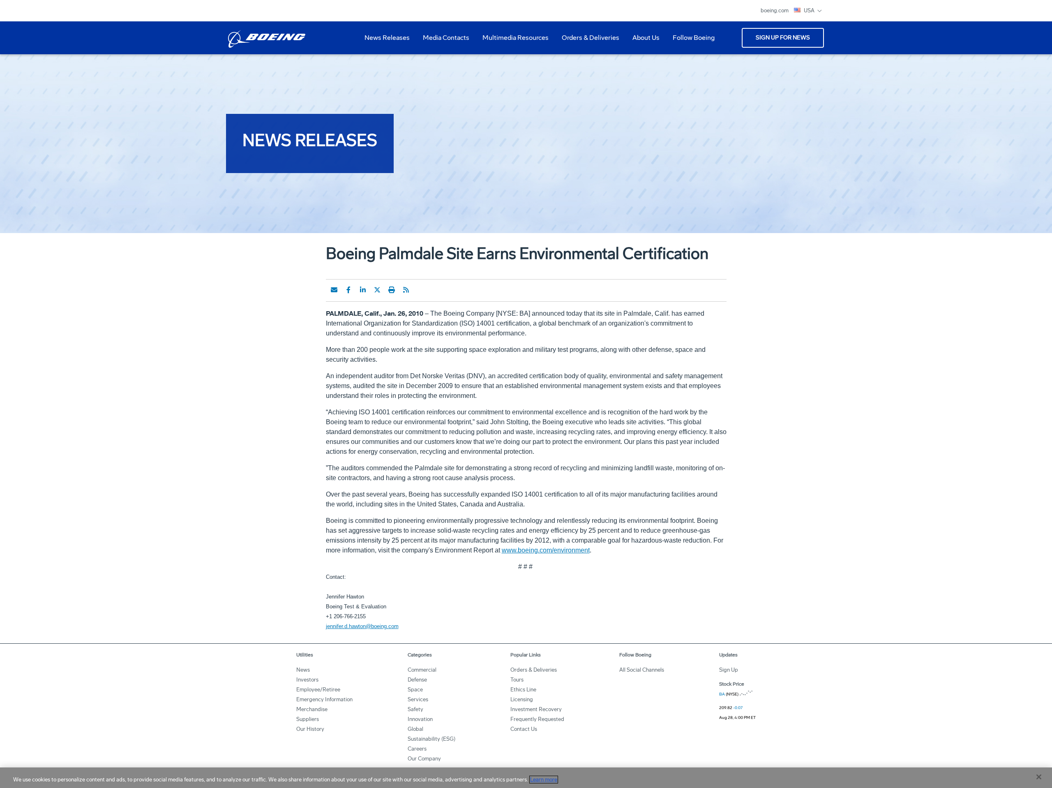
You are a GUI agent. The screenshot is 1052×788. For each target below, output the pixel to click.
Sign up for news (783, 37)
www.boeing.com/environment (546, 550)
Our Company (424, 759)
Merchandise (312, 709)
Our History (310, 729)
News (303, 670)
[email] (334, 290)
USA (810, 10)
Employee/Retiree (318, 689)
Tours (517, 680)
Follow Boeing (694, 38)
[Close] (1039, 777)
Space (415, 689)
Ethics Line (523, 689)
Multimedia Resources (512, 41)
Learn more (543, 779)
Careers (417, 749)
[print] (391, 290)
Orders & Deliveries (587, 41)
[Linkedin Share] (363, 290)
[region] (526, 777)
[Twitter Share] (377, 290)
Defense (417, 680)
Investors (307, 680)
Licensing (521, 699)
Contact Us (523, 729)
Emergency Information (324, 699)
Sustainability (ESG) (431, 739)
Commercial (422, 670)
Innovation (420, 719)
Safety (415, 709)
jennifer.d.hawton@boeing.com (362, 626)
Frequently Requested (537, 719)
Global (415, 729)
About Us (643, 41)
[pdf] (420, 290)
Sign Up (728, 670)
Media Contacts (446, 38)
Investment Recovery (536, 709)
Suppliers (307, 719)
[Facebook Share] (348, 290)
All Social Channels (641, 670)
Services (418, 699)
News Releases (387, 38)
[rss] (406, 290)
